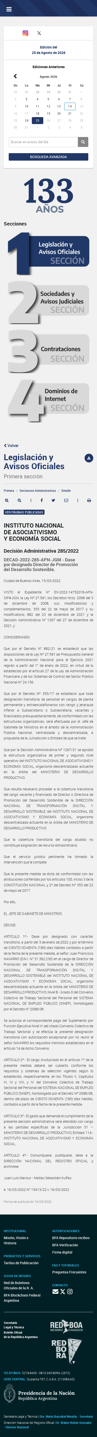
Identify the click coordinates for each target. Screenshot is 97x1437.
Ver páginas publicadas (24, 512)
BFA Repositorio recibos (71, 1237)
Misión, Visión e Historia (16, 1240)
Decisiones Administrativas (38, 491)
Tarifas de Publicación (21, 1262)
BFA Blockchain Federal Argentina (22, 1298)
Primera (9, 491)
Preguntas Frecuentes (69, 1272)
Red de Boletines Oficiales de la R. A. (19, 1285)
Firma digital (62, 1252)
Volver (12, 445)
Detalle (66, 491)
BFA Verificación (65, 1245)
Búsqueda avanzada (48, 156)
